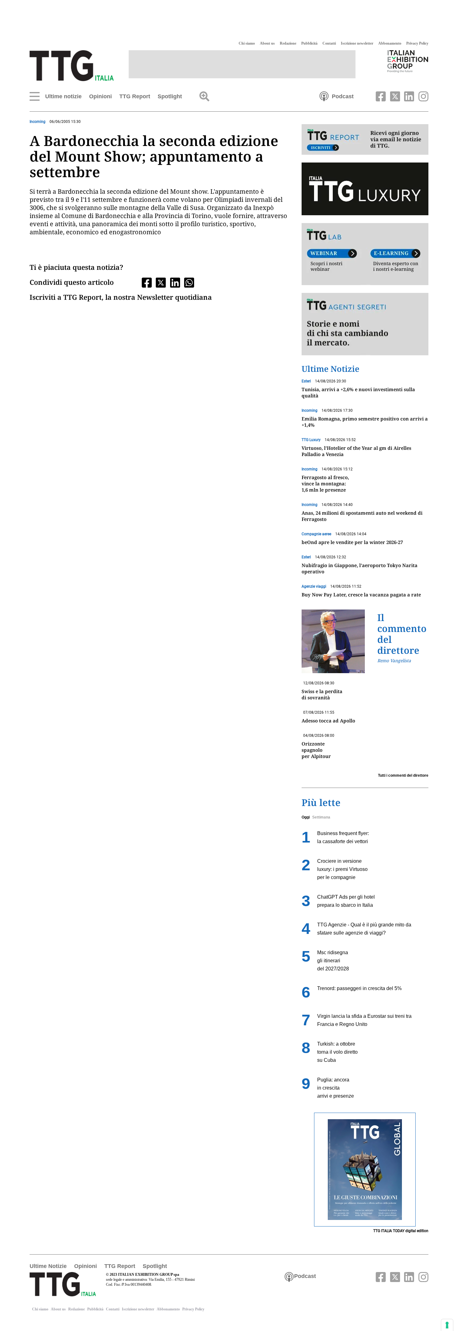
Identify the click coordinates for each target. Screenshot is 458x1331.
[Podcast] (324, 95)
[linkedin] (408, 95)
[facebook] (380, 95)
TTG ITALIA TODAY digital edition (400, 1231)
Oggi (306, 817)
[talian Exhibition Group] (407, 61)
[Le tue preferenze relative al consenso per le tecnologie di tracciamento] (447, 1325)
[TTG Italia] (72, 65)
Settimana (321, 817)
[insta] (421, 95)
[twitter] (394, 95)
